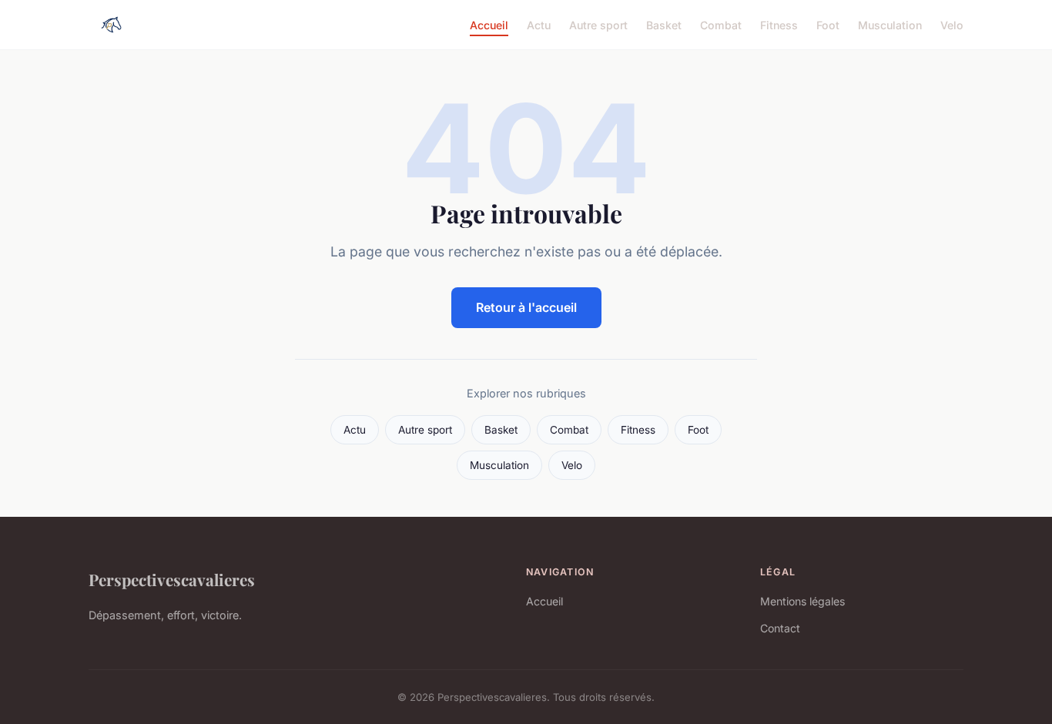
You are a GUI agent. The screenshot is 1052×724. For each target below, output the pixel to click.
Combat (721, 24)
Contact (780, 628)
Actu (539, 24)
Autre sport (598, 24)
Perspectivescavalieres (172, 579)
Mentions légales (802, 601)
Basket (664, 24)
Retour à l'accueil (526, 307)
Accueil (489, 24)
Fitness (779, 24)
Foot (827, 24)
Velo (951, 24)
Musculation (890, 24)
